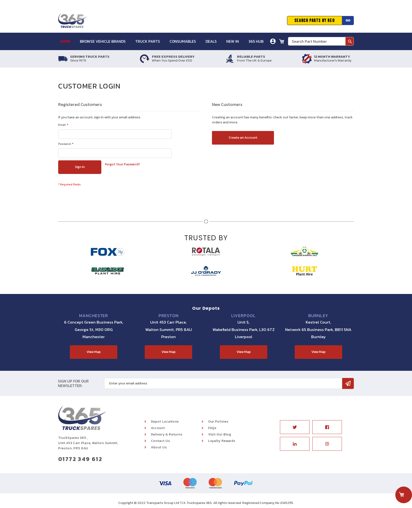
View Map (94, 351)
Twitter (294, 427)
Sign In (246, 58)
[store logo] (72, 20)
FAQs (212, 427)
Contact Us (160, 440)
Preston (168, 315)
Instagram (327, 444)
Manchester (93, 315)
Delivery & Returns (166, 434)
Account (158, 427)
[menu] (164, 41)
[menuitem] (67, 41)
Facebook (327, 427)
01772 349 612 (80, 459)
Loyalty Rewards (221, 440)
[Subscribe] (348, 383)
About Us (159, 447)
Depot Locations (165, 421)
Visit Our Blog (219, 434)
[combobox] (321, 41)
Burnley (318, 315)
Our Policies (218, 421)
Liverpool (243, 315)
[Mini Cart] (281, 41)
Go (347, 20)
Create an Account (255, 65)
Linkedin (294, 444)
